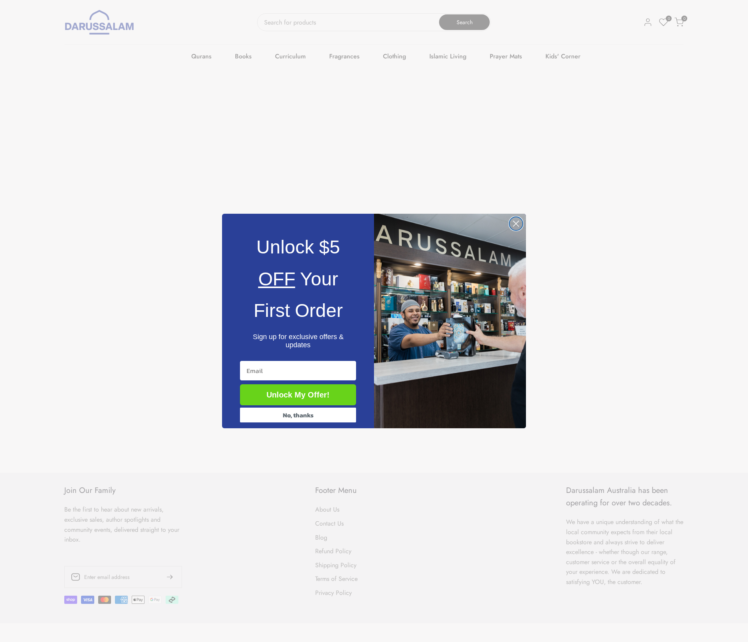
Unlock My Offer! (298, 394)
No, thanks (298, 415)
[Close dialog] (516, 223)
